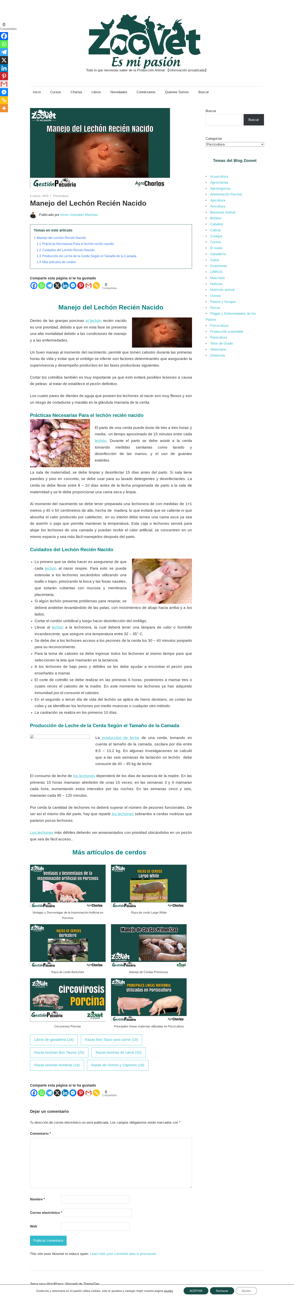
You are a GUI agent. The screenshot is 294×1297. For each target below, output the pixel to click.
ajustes (168, 1290)
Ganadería (218, 254)
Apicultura (217, 200)
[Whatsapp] (41, 285)
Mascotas (217, 278)
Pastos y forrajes (223, 302)
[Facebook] (33, 285)
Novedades (118, 92)
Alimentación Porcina (226, 194)
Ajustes (246, 1290)
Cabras (215, 230)
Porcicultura (60, 195)
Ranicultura (218, 337)
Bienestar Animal (222, 212)
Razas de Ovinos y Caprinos (117, 1065)
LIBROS (216, 272)
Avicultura (217, 206)
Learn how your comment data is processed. (123, 1254)
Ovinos (215, 296)
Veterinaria (218, 349)
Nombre (37, 1199)
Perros (215, 308)
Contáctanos (146, 92)
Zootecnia (217, 355)
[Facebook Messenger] (72, 285)
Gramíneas (218, 266)
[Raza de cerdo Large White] (149, 907)
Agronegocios (220, 188)
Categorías (214, 139)
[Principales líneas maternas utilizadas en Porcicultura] (149, 1020)
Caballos (216, 224)
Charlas (76, 92)
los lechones (84, 776)
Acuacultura (219, 176)
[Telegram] (49, 285)
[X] (57, 285)
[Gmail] (88, 285)
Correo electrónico (46, 1213)
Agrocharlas (219, 182)
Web (33, 1226)
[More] (4, 108)
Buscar (203, 92)
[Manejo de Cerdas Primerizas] (149, 966)
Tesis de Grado (221, 343)
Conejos (216, 236)
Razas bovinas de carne (119, 1052)
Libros (96, 92)
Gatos (214, 260)
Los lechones (41, 832)
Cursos (55, 92)
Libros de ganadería (54, 1040)
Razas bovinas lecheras (57, 1065)
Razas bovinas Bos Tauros (59, 1052)
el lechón (94, 320)
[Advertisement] (235, 429)
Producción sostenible (226, 332)
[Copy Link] (96, 285)
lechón (100, 441)
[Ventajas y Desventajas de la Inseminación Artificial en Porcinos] (68, 907)
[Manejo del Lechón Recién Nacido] (100, 189)
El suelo (216, 248)
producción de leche (119, 738)
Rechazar (222, 1290)
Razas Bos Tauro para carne (111, 1040)
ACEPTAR (196, 1290)
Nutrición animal (222, 290)
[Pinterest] (80, 285)
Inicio (37, 92)
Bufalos (215, 218)
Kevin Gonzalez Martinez (79, 215)
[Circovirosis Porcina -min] (68, 1020)
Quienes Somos (177, 92)
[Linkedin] (65, 285)
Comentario (40, 1133)
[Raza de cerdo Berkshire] (68, 966)
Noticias (216, 284)
